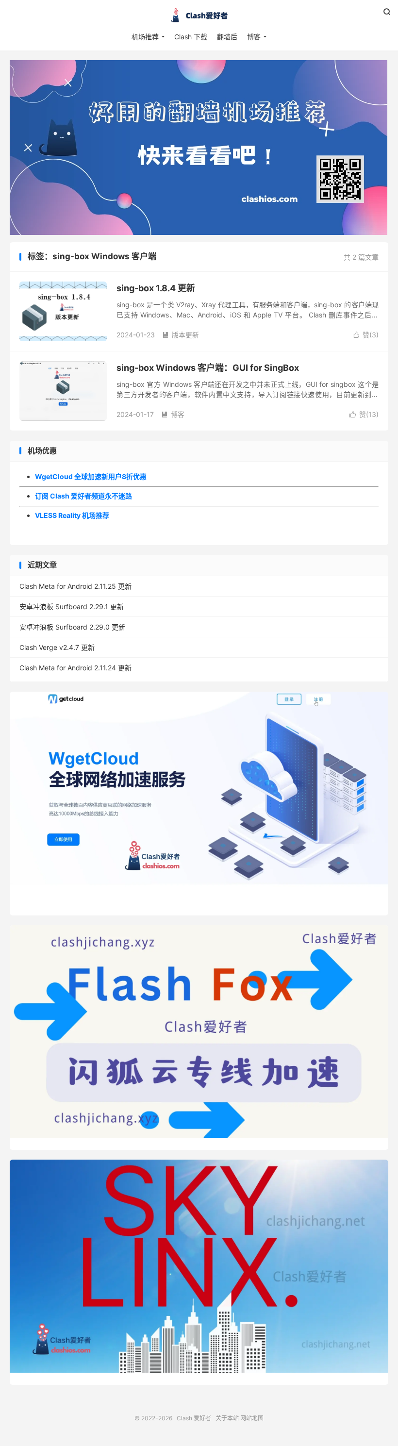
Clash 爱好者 (199, 15)
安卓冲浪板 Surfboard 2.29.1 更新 (71, 606)
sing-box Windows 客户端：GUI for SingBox (207, 368)
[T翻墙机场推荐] (199, 147)
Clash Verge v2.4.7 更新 (57, 647)
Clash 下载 (190, 37)
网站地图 (252, 1418)
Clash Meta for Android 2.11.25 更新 (75, 586)
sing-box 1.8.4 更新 (155, 288)
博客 (254, 37)
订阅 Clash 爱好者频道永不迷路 (83, 496)
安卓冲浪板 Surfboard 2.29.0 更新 (72, 627)
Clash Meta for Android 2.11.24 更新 (75, 668)
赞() (366, 335)
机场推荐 (145, 37)
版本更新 (180, 335)
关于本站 (227, 1418)
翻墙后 (227, 37)
